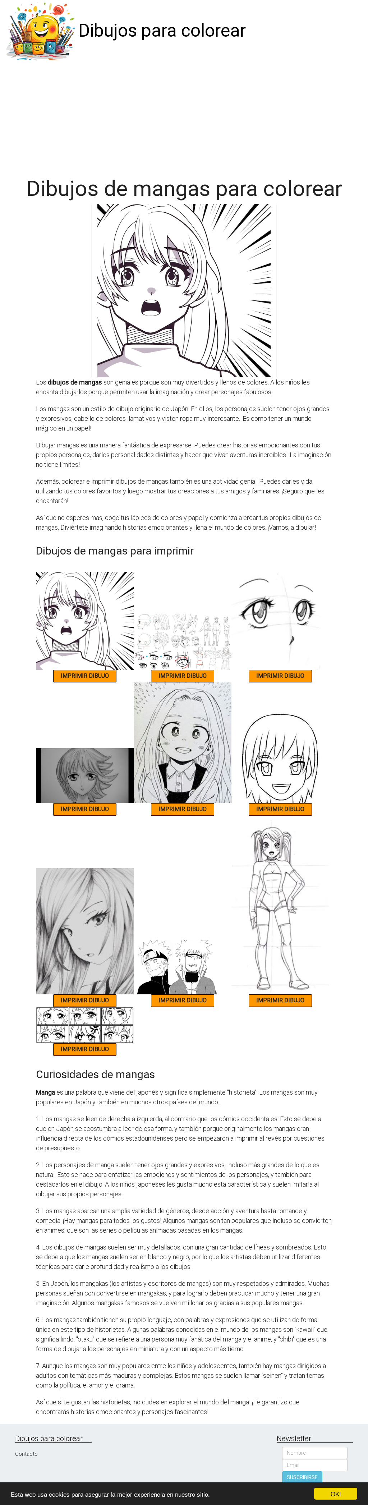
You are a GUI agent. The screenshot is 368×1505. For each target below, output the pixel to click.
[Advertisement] (186, 115)
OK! (336, 1493)
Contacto (26, 1454)
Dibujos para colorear (162, 30)
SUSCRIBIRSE (302, 1477)
